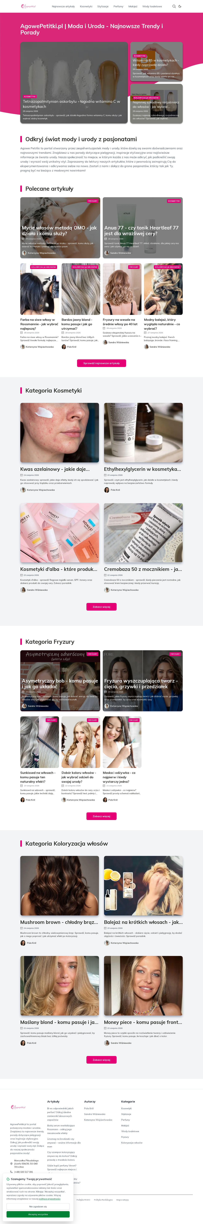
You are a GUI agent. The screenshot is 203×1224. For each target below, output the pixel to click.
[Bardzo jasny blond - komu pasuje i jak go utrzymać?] (81, 289)
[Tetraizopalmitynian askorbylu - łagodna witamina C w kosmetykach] (74, 82)
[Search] (174, 6)
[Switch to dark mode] (180, 6)
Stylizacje (102, 6)
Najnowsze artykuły (63, 6)
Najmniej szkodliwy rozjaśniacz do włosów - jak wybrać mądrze (156, 106)
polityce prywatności (49, 1198)
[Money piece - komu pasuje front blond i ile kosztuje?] (143, 986)
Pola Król (115, 489)
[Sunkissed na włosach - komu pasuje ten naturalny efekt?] (39, 742)
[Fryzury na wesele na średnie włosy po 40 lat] (122, 289)
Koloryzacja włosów (131, 1142)
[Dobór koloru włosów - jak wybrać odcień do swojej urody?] (81, 742)
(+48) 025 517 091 (23, 1171)
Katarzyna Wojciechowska (42, 253)
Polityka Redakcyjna (103, 1200)
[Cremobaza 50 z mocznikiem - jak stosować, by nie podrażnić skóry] (143, 532)
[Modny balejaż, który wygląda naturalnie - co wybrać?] (163, 289)
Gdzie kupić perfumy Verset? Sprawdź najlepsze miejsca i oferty (61, 1169)
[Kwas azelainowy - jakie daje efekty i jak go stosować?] (59, 432)
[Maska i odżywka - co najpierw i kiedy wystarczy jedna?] (122, 742)
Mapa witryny (122, 1200)
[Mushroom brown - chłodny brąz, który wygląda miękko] (59, 885)
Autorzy (89, 1101)
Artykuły (53, 1101)
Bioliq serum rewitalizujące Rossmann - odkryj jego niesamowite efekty (61, 1129)
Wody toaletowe (152, 6)
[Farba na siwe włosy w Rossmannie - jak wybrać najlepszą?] (39, 289)
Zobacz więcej (101, 606)
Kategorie (128, 1101)
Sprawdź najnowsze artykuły (101, 363)
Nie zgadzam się (38, 1206)
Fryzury (125, 1137)
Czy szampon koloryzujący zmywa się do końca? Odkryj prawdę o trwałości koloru (62, 1156)
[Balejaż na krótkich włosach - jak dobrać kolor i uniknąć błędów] (143, 885)
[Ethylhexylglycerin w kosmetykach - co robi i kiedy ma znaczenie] (143, 432)
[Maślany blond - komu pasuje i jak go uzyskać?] (59, 986)
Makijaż (132, 6)
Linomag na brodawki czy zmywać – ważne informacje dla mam (64, 1142)
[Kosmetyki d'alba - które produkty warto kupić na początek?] (59, 532)
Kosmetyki (86, 6)
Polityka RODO (83, 1200)
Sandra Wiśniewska (120, 253)
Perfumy (118, 6)
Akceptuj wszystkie (38, 1214)
